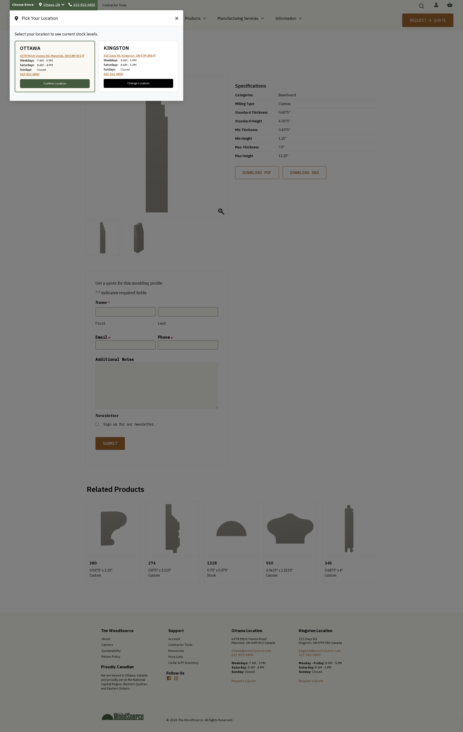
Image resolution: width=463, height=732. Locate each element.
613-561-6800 (113, 74)
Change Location (138, 83)
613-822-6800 (29, 74)
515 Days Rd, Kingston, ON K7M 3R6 (128, 55)
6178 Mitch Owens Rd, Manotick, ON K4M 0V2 (51, 56)
